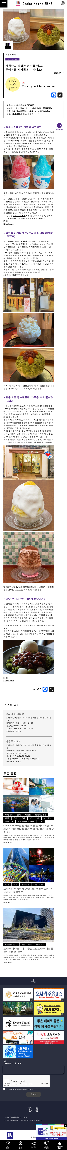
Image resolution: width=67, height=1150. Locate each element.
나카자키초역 (19, 215)
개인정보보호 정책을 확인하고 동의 (19, 1089)
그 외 (40, 821)
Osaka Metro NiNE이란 (13, 1117)
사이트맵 (39, 1120)
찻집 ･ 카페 (10, 54)
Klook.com (8, 223)
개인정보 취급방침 (26, 1120)
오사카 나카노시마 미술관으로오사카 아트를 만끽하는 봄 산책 (28, 950)
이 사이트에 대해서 (11, 1120)
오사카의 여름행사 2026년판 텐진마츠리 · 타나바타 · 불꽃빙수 (28, 890)
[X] (60, 95)
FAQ (25, 1117)
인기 (19, 815)
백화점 (28, 815)
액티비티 (9, 815)
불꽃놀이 (25, 884)
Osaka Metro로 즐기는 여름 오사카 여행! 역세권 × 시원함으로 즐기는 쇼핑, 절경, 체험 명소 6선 (28, 829)
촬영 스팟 (9, 821)
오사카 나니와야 (28, 241)
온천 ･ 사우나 (19, 818)
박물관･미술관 (11, 944)
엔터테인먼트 (40, 815)
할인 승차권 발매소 (26, 821)
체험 (7, 818)
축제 (15, 884)
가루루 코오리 (19, 405)
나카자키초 (12, 59)
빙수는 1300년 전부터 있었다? (20, 105)
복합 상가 (48, 818)
